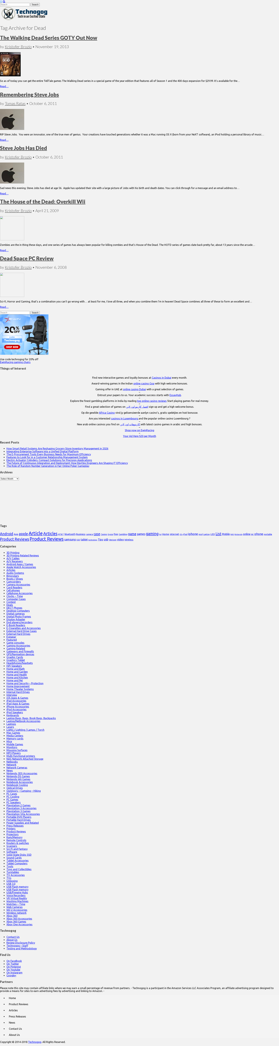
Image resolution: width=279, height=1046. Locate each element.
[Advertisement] (139, 500)
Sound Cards (14, 857)
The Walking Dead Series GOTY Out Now (48, 38)
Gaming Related (15, 648)
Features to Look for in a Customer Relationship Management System (47, 457)
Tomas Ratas (15, 103)
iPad (185, 534)
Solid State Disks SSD (18, 854)
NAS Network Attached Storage (24, 758)
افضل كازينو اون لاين (137, 406)
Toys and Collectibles (18, 869)
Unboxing (12, 880)
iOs (181, 534)
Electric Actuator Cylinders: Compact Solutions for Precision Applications (49, 460)
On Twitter (12, 963)
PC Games (12, 799)
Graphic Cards (14, 657)
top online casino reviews (152, 400)
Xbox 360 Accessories (19, 918)
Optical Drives (14, 787)
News (9, 770)
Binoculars (12, 575)
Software (11, 851)
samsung (70, 539)
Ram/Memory (14, 837)
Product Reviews (14, 539)
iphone (193, 534)
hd (160, 534)
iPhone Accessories (17, 706)
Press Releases (15, 825)
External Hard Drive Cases (21, 631)
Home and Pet (14, 680)
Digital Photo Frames (18, 616)
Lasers (10, 726)
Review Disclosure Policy (20, 942)
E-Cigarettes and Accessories (23, 628)
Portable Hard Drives (18, 819)
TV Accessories (15, 875)
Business (80, 534)
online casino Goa (143, 383)
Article (36, 533)
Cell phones (13, 590)
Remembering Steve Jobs (29, 94)
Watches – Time (15, 904)
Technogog (34, 1042)
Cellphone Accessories (19, 593)
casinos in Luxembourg (125, 418)
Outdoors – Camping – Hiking (23, 790)
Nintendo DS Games (18, 776)
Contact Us (13, 936)
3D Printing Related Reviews (22, 555)
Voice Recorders (16, 895)
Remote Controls (16, 840)
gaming (152, 533)
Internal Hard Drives (18, 692)
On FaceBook (14, 960)
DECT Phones (14, 607)
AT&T (61, 534)
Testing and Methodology (21, 948)
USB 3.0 (10, 883)
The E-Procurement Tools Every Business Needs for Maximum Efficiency (48, 454)
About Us (11, 939)
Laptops (11, 724)
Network (11, 764)
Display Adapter (15, 619)
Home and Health (16, 674)
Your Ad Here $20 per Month (139, 436)
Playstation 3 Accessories (21, 808)
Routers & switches (17, 843)
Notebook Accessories (19, 782)
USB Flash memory (17, 886)
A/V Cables (13, 558)
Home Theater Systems (20, 689)
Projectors (12, 834)
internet (174, 534)
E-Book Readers (15, 625)
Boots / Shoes (14, 578)
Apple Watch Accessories (21, 567)
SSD (78, 540)
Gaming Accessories (18, 645)
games (141, 534)
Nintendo (238, 534)
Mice (9, 741)
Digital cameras (15, 613)
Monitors (11, 747)
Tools (9, 866)
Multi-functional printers (20, 756)
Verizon (112, 539)
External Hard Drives (18, 634)
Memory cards (14, 738)
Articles (50, 533)
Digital (110, 534)
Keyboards (12, 715)
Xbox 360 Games (16, 921)
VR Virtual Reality (16, 898)
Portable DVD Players (18, 817)
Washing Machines (17, 901)
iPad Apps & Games (17, 703)
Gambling (123, 534)
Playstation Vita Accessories (23, 814)
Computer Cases (16, 599)
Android (6, 534)
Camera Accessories (18, 584)
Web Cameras (14, 907)
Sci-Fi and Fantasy (17, 848)
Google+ (11, 975)
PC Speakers (13, 802)
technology (92, 540)
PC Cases (11, 793)
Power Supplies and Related (22, 822)
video (120, 539)
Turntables (12, 872)
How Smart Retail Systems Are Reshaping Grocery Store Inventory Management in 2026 (57, 448)
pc (252, 534)
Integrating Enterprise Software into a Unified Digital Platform (42, 451)
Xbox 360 (11, 915)
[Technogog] (24, 19)
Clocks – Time (14, 596)
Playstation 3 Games (18, 811)
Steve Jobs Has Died (23, 148)
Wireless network (16, 912)
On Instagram (14, 972)
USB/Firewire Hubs (17, 892)
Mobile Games (14, 744)
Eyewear (11, 636)
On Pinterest (13, 966)
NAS (232, 534)
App (16, 534)
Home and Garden (17, 671)
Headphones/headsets (19, 663)
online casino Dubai (134, 389)
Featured (11, 639)
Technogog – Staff (17, 945)
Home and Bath (15, 668)
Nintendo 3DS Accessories (21, 773)
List (218, 534)
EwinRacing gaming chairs (15, 362)
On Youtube (13, 969)
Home (165, 534)
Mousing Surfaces (16, 750)
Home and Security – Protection (24, 683)
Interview (11, 695)
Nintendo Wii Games (18, 779)
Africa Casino (107, 412)
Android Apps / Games (19, 564)
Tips (100, 539)
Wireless (128, 539)
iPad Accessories (16, 700)
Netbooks (12, 761)
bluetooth (70, 534)
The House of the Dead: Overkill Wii (42, 201)
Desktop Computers (18, 610)
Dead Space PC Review (27, 258)
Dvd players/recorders (19, 622)
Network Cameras (16, 767)
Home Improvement (18, 686)
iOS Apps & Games (17, 697)
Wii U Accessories (16, 909)
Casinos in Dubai (161, 377)
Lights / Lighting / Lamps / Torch (25, 729)
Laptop (206, 534)
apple (23, 534)
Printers (11, 828)
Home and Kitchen (17, 677)
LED (212, 534)
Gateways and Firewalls (20, 651)
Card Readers (14, 587)
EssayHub (175, 395)
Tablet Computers (16, 863)
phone (258, 534)
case (97, 534)
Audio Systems (15, 572)
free (116, 534)
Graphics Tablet (15, 660)
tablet (84, 539)
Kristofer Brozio (18, 46)
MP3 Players (13, 753)
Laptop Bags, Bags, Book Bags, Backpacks (31, 718)
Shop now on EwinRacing (139, 430)
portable (268, 534)
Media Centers (14, 735)
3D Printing (12, 552)
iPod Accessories (16, 709)
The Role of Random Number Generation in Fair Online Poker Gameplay (47, 465)
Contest (11, 602)
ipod (201, 534)
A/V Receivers (14, 561)
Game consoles (15, 642)
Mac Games (13, 732)
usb (106, 539)
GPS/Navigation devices (20, 654)
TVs (8, 878)
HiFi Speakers (14, 665)
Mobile (226, 534)
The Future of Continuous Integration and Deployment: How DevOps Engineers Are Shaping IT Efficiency (67, 463)
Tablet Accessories (17, 860)
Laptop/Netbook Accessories (23, 721)
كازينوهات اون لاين (130, 424)
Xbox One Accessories (19, 924)
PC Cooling (12, 796)
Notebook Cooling (17, 785)
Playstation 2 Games (18, 805)
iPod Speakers (14, 712)
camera (89, 534)
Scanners (11, 846)
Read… (4, 86)
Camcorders (13, 581)
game (132, 534)
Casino (104, 534)
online (247, 534)
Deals (9, 604)
